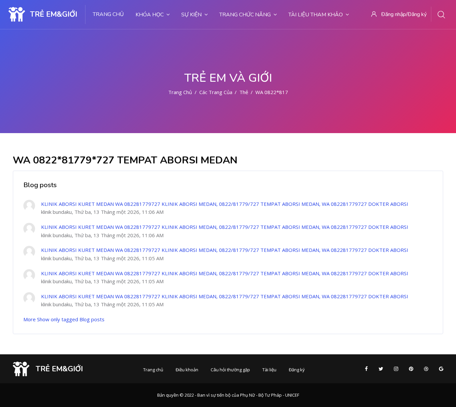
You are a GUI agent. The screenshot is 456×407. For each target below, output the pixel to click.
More (29, 319)
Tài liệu (269, 370)
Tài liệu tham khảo (315, 14)
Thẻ (243, 92)
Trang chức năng (245, 14)
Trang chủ (108, 14)
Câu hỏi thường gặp (230, 370)
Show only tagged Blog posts (70, 319)
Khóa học (150, 14)
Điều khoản (187, 370)
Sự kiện (191, 14)
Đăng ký (297, 370)
